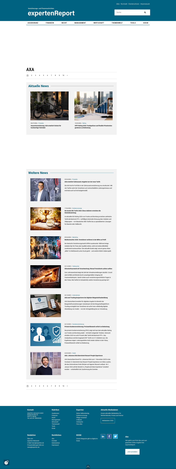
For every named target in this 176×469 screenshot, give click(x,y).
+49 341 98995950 (35, 418)
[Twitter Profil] (115, 436)
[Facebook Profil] (109, 436)
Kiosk (78, 441)
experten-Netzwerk (33, 441)
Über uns (30, 438)
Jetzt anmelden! (132, 452)
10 (63, 75)
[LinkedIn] (103, 436)
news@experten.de (33, 447)
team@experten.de (38, 443)
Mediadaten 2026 (107, 420)
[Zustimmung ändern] (6, 462)
